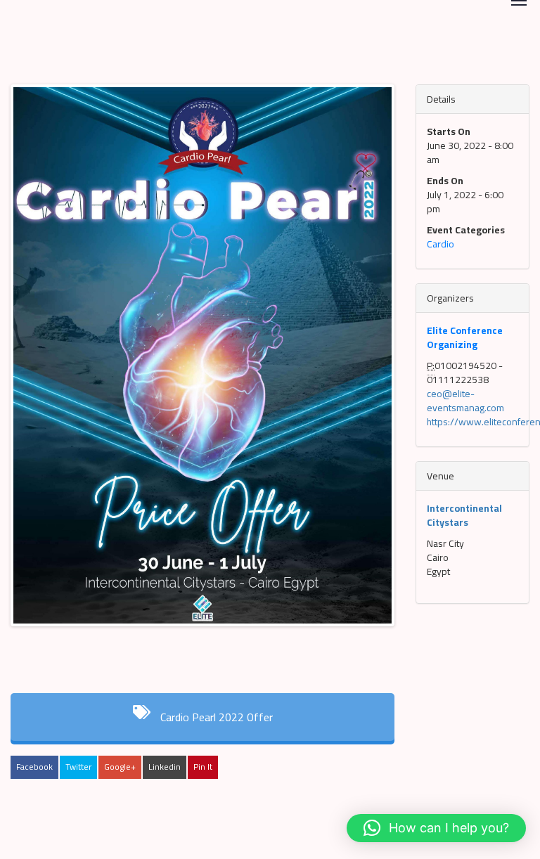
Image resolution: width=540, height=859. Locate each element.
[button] (436, 828)
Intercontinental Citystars (464, 515)
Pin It (202, 766)
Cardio (440, 244)
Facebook (34, 766)
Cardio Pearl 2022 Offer (215, 717)
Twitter (78, 766)
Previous (34, 369)
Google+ (120, 766)
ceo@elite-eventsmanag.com (465, 401)
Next (375, 369)
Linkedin (164, 766)
